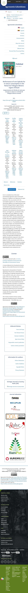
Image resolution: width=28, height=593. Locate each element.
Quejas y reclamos (4, 500)
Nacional (9, 1)
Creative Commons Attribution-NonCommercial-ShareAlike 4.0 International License (12, 260)
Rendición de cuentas (5, 524)
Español (22, 30)
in (2, 561)
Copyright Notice (20, 367)
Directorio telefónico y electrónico (12, 549)
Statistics (20, 182)
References (12, 182)
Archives (9, 18)
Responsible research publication (16, 342)
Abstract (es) (21, 189)
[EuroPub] (15, 455)
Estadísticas (3, 510)
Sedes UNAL (18, 1)
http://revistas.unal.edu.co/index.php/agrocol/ (14, 316)
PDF (7, 113)
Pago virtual (3, 508)
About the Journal (20, 43)
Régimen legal (3, 532)
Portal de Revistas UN (16, 15)
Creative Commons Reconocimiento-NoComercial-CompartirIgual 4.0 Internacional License (14, 312)
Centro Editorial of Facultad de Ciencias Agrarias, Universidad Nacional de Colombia (13, 308)
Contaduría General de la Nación (6, 540)
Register (10, 11)
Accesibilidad (22, 549)
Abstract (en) (12, 189)
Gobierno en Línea (4, 542)
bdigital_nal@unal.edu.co (16, 572)
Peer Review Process (19, 332)
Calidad (2, 518)
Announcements (20, 38)
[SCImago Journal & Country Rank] (15, 386)
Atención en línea (4, 495)
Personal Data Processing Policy (16, 51)
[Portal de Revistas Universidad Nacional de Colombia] (5, 18)
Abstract (6, 182)
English (22, 27)
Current (22, 33)
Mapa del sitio (3, 549)
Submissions (21, 46)
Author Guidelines (20, 363)
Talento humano (4, 522)
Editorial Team (20, 48)
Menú (25, 1)
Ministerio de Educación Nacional (7, 544)
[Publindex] (15, 399)
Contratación (3, 530)
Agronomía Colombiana (15, 7)
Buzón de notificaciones (5, 534)
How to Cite (6, 185)
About (22, 40)
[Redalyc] (15, 428)
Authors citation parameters (17, 345)
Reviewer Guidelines (19, 336)
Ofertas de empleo (4, 512)
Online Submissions (19, 360)
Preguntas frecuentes (4, 498)
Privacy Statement (19, 370)
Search (15, 58)
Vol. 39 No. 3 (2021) (18, 18)
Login (20, 11)
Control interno (4, 520)
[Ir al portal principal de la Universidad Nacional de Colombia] (4, 3)
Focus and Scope (20, 329)
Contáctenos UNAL (4, 497)
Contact (22, 53)
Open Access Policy (19, 339)
